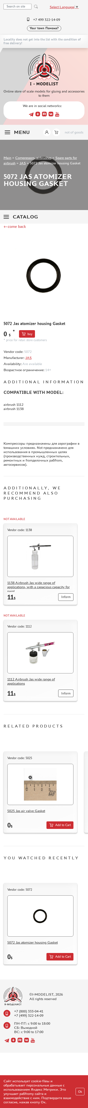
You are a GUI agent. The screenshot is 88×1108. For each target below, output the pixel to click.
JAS (22, 163)
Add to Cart (63, 825)
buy (29, 334)
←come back (15, 226)
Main (7, 158)
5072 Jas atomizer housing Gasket (32, 942)
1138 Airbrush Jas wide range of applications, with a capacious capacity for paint (38, 587)
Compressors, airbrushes (33, 158)
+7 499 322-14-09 (46, 20)
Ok (80, 1091)
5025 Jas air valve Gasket (26, 811)
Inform (66, 597)
